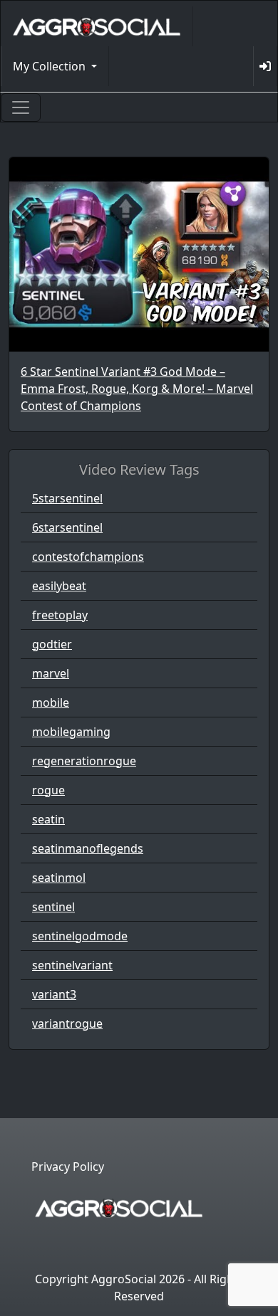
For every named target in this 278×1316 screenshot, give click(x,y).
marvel (50, 673)
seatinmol (59, 877)
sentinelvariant (72, 965)
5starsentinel (67, 498)
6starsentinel (67, 527)
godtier (52, 644)
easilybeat (59, 586)
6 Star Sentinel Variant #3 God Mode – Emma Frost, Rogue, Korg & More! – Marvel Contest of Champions (137, 389)
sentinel (53, 907)
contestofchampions (88, 556)
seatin (48, 819)
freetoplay (60, 615)
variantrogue (67, 1023)
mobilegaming (71, 731)
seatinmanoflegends (87, 848)
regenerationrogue (84, 761)
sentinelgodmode (80, 936)
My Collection (50, 66)
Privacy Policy (67, 1166)
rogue (48, 790)
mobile (50, 702)
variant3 (54, 994)
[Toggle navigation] (21, 107)
